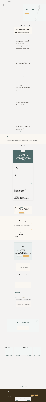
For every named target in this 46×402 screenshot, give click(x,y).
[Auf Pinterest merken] (19, 338)
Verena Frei (27, 10)
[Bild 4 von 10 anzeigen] (5, 12)
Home (7, 3)
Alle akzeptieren (28, 400)
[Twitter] (9, 396)
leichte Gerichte (12, 3)
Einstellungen (17, 400)
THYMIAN (31, 312)
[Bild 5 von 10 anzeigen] (5, 14)
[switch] (31, 183)
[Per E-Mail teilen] (25, 338)
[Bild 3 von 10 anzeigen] (5, 10)
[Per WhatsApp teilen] (20, 338)
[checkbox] (23, 166)
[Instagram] (10, 396)
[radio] (20, 275)
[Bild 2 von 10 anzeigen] (5, 7)
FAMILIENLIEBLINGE (32, 11)
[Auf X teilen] (23, 338)
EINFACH (16, 312)
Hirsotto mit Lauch (17, 126)
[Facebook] (8, 396)
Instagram (25, 269)
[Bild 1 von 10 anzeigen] (5, 5)
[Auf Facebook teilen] (22, 338)
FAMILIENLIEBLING (26, 312)
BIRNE (28, 312)
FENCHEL (20, 312)
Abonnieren (34, 395)
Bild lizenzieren (25, 386)
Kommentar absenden (17, 292)
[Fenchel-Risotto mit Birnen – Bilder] (14, 12)
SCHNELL (18, 312)
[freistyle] (10, 391)
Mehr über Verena (22, 269)
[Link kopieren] (26, 338)
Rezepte (9, 3)
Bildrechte (23, 386)
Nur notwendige (24, 400)
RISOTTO (23, 312)
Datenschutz (16, 290)
